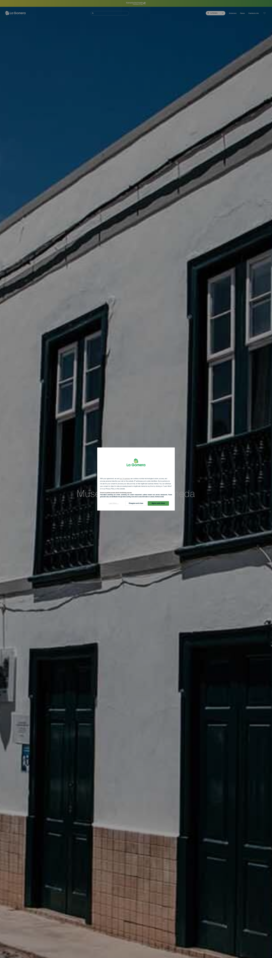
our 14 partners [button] (125, 479)
